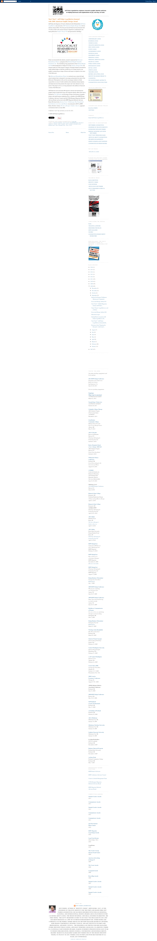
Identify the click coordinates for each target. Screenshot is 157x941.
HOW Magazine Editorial (94, 787)
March (93, 341)
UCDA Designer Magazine (94, 782)
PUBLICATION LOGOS (94, 63)
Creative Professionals (94, 703)
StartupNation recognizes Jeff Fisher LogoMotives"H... (98, 317)
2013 (91, 274)
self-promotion (60, 125)
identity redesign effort (77, 65)
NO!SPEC (90, 232)
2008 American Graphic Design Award (72, 26)
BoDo (89, 224)
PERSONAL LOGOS (93, 57)
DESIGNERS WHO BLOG (94, 228)
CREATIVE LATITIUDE (94, 226)
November (94, 290)
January (94, 346)
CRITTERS (91, 110)
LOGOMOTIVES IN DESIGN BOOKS (97, 143)
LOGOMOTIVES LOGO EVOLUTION (97, 82)
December (94, 288)
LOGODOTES (91, 78)
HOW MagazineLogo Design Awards (93, 832)
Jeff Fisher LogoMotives (73, 124)
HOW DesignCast (92, 544)
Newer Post (51, 132)
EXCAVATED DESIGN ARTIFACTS (97, 80)
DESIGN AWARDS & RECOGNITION (97, 141)
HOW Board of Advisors (94, 771)
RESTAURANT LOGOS (94, 66)
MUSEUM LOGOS (93, 53)
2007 (91, 349)
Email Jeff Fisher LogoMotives (96, 118)
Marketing (52, 125)
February (94, 344)
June (93, 334)
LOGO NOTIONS (92, 184)
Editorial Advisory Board (94, 783)
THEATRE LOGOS (93, 72)
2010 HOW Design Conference (96, 486)
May (93, 337)
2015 (91, 269)
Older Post (83, 132)
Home (67, 132)
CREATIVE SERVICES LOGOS (96, 45)
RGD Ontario (91, 581)
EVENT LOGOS (92, 49)
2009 (91, 284)
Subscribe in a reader (94, 151)
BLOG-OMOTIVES (93, 180)
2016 (91, 267)
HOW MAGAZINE (92, 230)
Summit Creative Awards (94, 796)
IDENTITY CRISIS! (93, 182)
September (94, 295)
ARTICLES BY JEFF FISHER (95, 186)
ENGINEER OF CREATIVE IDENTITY (98, 127)
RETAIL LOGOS (92, 68)
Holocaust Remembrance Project (59, 76)
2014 (91, 272)
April (93, 339)
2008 (91, 286)
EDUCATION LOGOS (93, 47)
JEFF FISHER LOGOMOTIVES (96, 125)
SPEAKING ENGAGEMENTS (95, 139)
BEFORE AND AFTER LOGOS (96, 74)
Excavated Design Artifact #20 (98, 312)
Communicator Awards (94, 802)
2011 (91, 279)
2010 (91, 281)
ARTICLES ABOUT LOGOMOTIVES (97, 137)
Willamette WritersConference (93, 458)
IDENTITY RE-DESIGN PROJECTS (97, 76)
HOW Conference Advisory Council (97, 775)
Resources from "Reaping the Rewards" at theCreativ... (98, 326)
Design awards (57, 122)
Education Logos (95, 314)
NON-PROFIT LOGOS (93, 55)
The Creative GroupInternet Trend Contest (94, 851)
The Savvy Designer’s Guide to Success (70, 106)
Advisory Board (92, 789)
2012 (91, 276)
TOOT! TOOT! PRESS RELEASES (96, 135)
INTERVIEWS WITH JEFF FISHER (97, 129)
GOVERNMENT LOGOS (94, 51)
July (93, 332)
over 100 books (58, 94)
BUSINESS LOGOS (93, 41)
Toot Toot (69, 125)
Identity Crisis (53, 124)
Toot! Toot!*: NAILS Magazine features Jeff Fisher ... (99, 304)
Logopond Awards (93, 870)
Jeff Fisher (61, 124)
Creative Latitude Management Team (97, 778)
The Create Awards (93, 865)
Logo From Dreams (93, 838)
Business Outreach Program (95, 748)
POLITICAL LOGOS (93, 61)
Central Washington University (96, 648)
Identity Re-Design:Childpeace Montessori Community (99, 298)
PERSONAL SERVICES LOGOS (96, 59)
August (94, 330)
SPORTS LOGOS (92, 70)
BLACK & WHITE (93, 108)
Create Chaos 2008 (93, 665)
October (94, 293)
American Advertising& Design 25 (94, 859)
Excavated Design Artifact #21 (98, 301)
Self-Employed (92, 701)
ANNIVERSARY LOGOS (94, 39)
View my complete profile (78, 939)
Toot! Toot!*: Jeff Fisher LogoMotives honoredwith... (99, 322)
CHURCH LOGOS (92, 43)
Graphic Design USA (62, 31)
